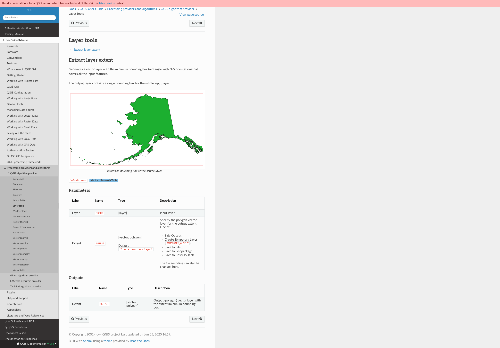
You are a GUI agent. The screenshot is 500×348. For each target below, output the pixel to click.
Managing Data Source (20, 109)
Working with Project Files (22, 80)
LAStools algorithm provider (25, 281)
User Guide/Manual (16, 40)
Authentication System (21, 150)
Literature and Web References (25, 315)
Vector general (20, 249)
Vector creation (21, 243)
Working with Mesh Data (22, 127)
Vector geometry (21, 254)
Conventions (14, 57)
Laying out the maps (19, 133)
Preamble (12, 46)
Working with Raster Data (22, 121)
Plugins (11, 292)
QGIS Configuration (19, 92)
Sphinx (87, 341)
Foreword (12, 51)
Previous (80, 23)
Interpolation (19, 200)
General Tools (15, 104)
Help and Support (17, 298)
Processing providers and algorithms (28, 167)
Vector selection (21, 265)
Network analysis (21, 217)
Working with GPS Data (21, 144)
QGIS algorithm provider (24, 173)
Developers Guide (15, 333)
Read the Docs (140, 341)
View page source (191, 14)
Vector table (19, 270)
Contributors (14, 304)
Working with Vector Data (22, 115)
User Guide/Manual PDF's (20, 321)
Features (12, 63)
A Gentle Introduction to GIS (21, 28)
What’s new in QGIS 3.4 (21, 69)
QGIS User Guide (91, 9)
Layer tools (18, 206)
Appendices (14, 309)
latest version (107, 3)
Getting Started (16, 75)
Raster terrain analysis (24, 227)
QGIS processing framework (24, 162)
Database (17, 184)
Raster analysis (20, 222)
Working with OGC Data (21, 139)
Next (195, 23)
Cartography (19, 179)
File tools (17, 190)
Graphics (17, 195)
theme (108, 341)
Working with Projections (22, 98)
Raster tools (19, 233)
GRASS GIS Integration (21, 156)
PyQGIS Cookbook (15, 327)
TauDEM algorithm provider (25, 286)
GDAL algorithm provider (24, 275)
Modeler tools (20, 211)
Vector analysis (20, 238)
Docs (72, 9)
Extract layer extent (86, 49)
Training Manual (13, 34)
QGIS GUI (13, 86)
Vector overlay (20, 259)
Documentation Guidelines (20, 338)
